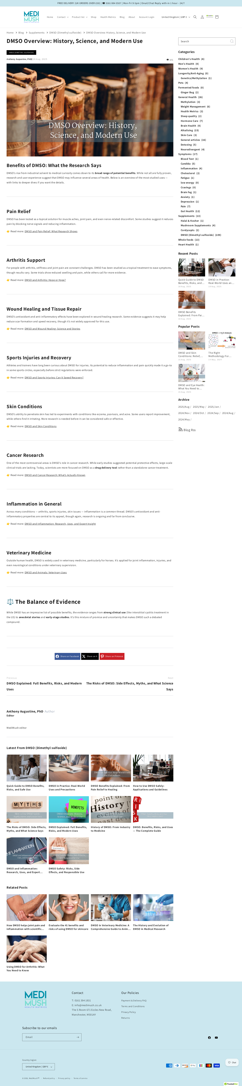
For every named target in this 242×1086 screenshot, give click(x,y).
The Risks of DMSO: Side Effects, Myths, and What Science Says (129, 684)
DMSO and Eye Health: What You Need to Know (191, 387)
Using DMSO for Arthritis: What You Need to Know (26, 968)
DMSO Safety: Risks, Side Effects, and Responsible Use (66, 870)
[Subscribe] (77, 1037)
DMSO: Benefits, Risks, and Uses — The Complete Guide (153, 828)
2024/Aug (227, 413)
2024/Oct (198, 413)
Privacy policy (64, 1078)
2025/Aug (183, 406)
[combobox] (206, 41)
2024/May (184, 419)
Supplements (37, 32)
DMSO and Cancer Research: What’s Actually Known (55, 475)
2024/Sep (213, 413)
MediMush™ (34, 1078)
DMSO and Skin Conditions (40, 426)
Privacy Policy (128, 1012)
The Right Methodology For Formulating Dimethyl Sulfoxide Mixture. (221, 354)
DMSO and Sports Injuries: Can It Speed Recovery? (54, 377)
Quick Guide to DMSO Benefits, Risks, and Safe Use (25, 787)
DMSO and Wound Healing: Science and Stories (52, 328)
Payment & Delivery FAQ (133, 1000)
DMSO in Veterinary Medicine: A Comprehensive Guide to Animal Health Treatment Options (110, 927)
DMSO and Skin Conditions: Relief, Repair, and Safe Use (190, 354)
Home (10, 32)
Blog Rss (190, 430)
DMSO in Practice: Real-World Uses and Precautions (67, 787)
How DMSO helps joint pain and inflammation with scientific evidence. (26, 927)
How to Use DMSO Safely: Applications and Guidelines (150, 787)
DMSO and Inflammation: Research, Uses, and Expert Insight (60, 524)
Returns (125, 1018)
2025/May (198, 406)
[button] (62, 17)
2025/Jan (213, 406)
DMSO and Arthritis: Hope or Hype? (45, 280)
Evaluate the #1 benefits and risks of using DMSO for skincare (68, 927)
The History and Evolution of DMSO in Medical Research (150, 927)
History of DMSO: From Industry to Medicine (110, 828)
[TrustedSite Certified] (210, 16)
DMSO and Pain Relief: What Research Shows (51, 231)
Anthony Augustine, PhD (25, 711)
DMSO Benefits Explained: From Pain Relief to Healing (110, 787)
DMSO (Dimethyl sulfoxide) (65, 32)
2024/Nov (184, 413)
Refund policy (49, 1078)
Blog (21, 32)
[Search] (231, 41)
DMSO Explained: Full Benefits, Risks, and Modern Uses (44, 684)
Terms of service (80, 1078)
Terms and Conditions (133, 1006)
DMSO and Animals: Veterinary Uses (46, 572)
